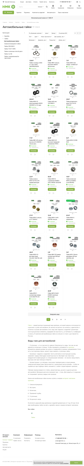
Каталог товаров (8, 440)
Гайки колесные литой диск (13, 51)
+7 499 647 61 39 (65, 2)
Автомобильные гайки (11, 41)
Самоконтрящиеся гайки (12, 44)
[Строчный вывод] (77, 33)
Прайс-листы (17, 440)
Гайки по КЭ (8, 54)
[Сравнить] (35, 77)
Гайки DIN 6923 (9, 46)
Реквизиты (27, 438)
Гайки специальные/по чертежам (11, 57)
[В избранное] (31, 77)
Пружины (5, 442)
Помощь (38, 435)
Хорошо (76, 462)
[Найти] (47, 7)
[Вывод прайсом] (80, 33)
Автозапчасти (7, 447)
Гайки (30, 325)
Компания (16, 435)
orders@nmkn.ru (60, 441)
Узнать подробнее (64, 463)
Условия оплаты (39, 438)
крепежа (71, 347)
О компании (17, 438)
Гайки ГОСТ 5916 (9, 49)
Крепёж (6, 36)
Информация (28, 435)
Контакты (27, 440)
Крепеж (5, 445)
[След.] (65, 319)
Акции (4, 449)
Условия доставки (40, 440)
